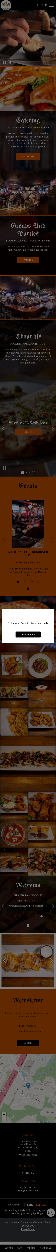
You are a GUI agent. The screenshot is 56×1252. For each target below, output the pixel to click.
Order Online (28, 634)
